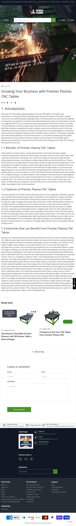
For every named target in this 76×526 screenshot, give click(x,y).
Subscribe (55, 471)
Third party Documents (58, 492)
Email (43, 372)
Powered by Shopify (45, 523)
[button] (5, 20)
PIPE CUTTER (30, 492)
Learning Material (57, 487)
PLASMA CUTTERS (32, 494)
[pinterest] (32, 459)
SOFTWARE (30, 499)
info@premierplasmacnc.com (48, 439)
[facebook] (21, 459)
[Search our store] (53, 20)
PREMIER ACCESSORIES (34, 490)
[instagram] (26, 459)
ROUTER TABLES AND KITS (35, 487)
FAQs (3, 492)
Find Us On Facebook (8, 497)
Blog (2, 490)
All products (30, 502)
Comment (11, 381)
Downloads (55, 490)
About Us (4, 485)
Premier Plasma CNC (34, 523)
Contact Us (4, 487)
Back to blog (39, 351)
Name (9, 372)
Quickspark (4, 509)
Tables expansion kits (33, 497)
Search (3, 494)
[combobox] (34, 20)
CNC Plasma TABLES (33, 485)
